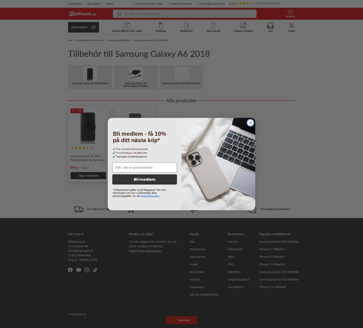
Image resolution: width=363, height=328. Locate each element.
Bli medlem (145, 179)
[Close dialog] (250, 122)
